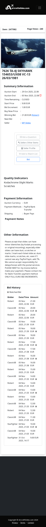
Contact (31, 523)
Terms (22, 523)
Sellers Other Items (29, 142)
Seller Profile (29, 148)
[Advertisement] (23, 486)
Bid (28, 159)
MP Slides (26, 123)
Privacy (15, 523)
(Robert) (35, 115)
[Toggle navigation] (39, 7)
